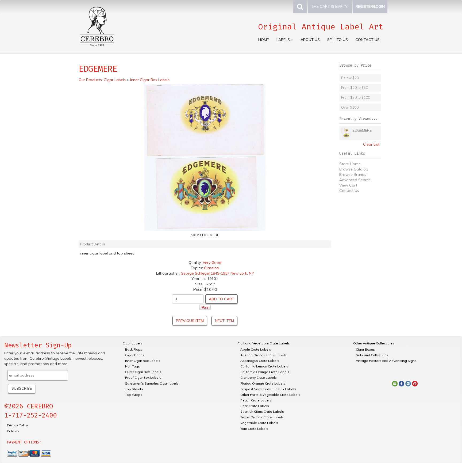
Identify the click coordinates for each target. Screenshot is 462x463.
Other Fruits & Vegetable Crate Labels (270, 395)
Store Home (350, 163)
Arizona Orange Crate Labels (263, 355)
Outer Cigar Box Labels (143, 372)
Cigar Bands (134, 355)
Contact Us (367, 39)
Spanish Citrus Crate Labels (262, 411)
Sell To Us (337, 39)
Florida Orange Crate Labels (262, 383)
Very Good (212, 262)
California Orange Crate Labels (264, 372)
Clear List (371, 144)
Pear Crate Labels (254, 406)
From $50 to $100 (355, 97)
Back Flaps (133, 349)
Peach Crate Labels (255, 400)
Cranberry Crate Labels (258, 377)
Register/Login (370, 6)
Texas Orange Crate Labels (262, 417)
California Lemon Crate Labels (264, 366)
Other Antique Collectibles (373, 343)
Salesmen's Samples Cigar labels (152, 383)
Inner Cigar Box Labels (142, 361)
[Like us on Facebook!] (401, 383)
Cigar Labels (132, 343)
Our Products (90, 79)
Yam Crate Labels (254, 429)
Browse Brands (352, 174)
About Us (310, 39)
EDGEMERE (362, 130)
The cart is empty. (329, 6)
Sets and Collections (372, 355)
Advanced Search (355, 179)
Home (263, 39)
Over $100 (350, 107)
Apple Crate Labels (255, 349)
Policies (13, 431)
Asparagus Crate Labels (259, 361)
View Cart (348, 185)
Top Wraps (133, 395)
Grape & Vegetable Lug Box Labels (268, 389)
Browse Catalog (353, 169)
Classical (212, 267)
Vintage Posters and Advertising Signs (386, 361)
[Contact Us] (395, 383)
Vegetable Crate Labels (259, 423)
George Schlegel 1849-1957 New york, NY (217, 273)
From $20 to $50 (354, 87)
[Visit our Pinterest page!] (415, 383)
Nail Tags (132, 366)
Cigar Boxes (365, 349)
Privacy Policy (17, 425)
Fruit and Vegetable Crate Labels (264, 343)
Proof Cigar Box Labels (143, 377)
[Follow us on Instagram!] (408, 383)
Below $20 (350, 78)
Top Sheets (134, 389)
